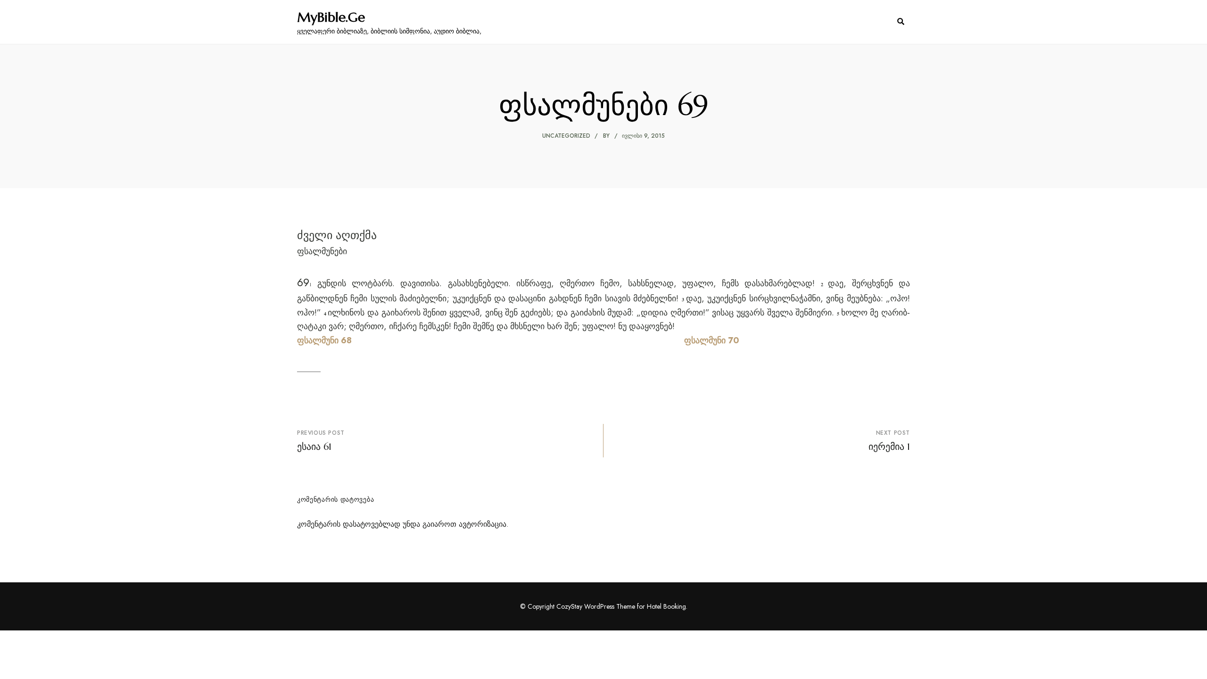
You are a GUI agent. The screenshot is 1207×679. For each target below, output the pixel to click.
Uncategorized (566, 136)
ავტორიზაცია (482, 524)
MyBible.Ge (331, 17)
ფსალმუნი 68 (324, 340)
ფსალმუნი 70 (711, 340)
